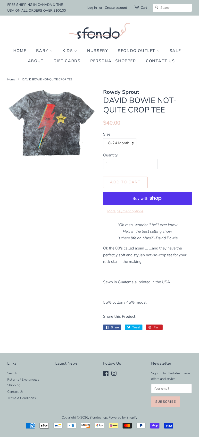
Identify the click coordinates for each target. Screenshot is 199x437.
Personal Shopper (113, 61)
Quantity (110, 155)
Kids (68, 50)
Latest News (66, 363)
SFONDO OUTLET (137, 50)
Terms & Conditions (21, 398)
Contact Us (160, 61)
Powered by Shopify (122, 417)
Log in (92, 7)
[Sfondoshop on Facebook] (106, 374)
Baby (43, 50)
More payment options (125, 211)
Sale (175, 50)
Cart (144, 7)
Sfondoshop (98, 417)
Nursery (97, 50)
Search (12, 373)
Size (106, 134)
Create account (116, 7)
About (36, 61)
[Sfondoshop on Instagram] (113, 374)
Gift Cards (66, 61)
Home (19, 50)
